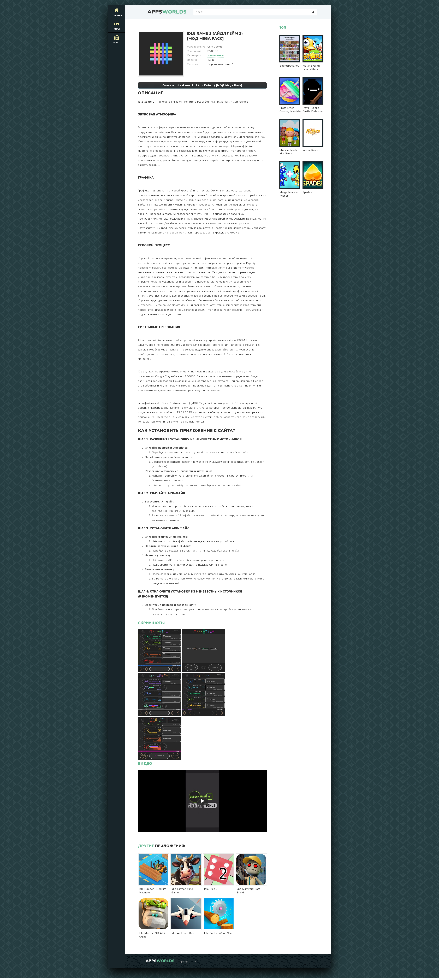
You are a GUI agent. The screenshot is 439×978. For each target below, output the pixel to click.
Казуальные (215, 55)
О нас (116, 43)
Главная (116, 15)
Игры (117, 29)
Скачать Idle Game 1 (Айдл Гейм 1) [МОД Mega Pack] (202, 85)
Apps (167, 12)
